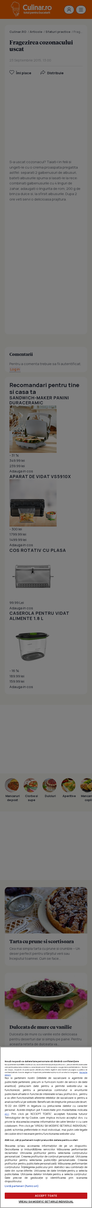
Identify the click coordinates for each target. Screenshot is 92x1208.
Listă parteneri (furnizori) (22, 1186)
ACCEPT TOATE (46, 1195)
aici (7, 1114)
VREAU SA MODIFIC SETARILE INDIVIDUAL (46, 1201)
